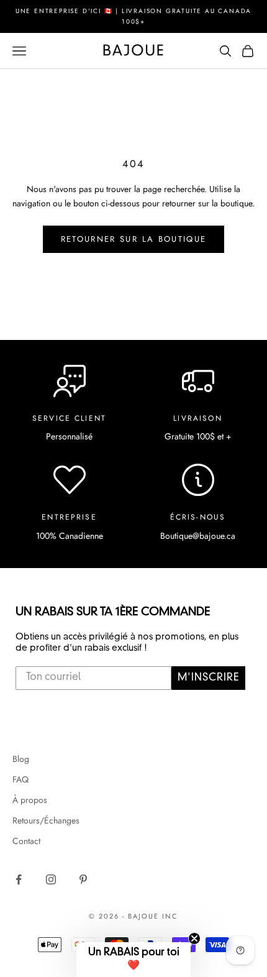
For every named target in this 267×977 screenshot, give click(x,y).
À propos (29, 800)
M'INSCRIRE (208, 678)
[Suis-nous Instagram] (51, 879)
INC (170, 916)
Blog (20, 759)
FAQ (20, 779)
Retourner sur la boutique (134, 239)
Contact (26, 841)
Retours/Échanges (45, 820)
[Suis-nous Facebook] (18, 879)
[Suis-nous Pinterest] (83, 879)
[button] (133, 959)
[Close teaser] (194, 938)
